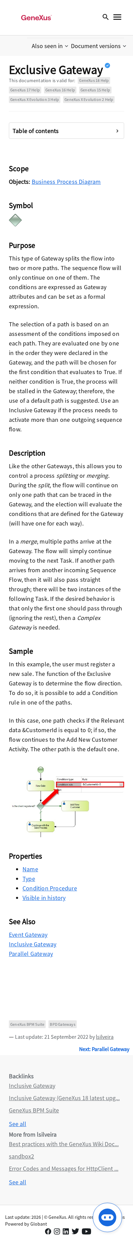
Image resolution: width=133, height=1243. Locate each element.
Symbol (21, 205)
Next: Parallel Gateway (104, 1049)
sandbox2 (21, 1156)
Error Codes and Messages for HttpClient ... (63, 1168)
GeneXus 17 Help (25, 89)
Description (27, 453)
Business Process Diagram (66, 182)
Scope (19, 168)
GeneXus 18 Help (94, 80)
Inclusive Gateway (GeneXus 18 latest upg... (64, 1098)
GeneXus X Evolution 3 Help (34, 99)
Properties (25, 856)
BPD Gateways (62, 1024)
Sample (21, 651)
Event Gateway (28, 934)
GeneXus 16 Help (60, 89)
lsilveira (105, 1036)
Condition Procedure (50, 888)
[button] (50, 46)
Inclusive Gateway (32, 944)
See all (17, 1124)
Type (29, 879)
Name (30, 869)
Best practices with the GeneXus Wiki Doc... (64, 1144)
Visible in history (44, 898)
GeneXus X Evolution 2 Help (88, 99)
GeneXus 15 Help (95, 89)
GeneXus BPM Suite (27, 1024)
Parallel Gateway (31, 954)
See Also (22, 921)
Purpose (22, 245)
